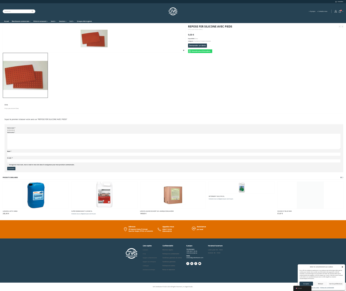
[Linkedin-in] (191, 263)
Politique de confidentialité (170, 254)
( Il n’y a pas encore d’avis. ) (195, 29)
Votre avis (11, 132)
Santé (53, 21)
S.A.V (71, 21)
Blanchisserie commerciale (20, 21)
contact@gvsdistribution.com (194, 257)
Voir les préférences (335, 284)
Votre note (11, 128)
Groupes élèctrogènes (84, 21)
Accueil (6, 21)
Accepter (306, 284)
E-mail (10, 158)
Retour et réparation (168, 269)
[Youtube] (199, 263)
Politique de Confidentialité (327, 287)
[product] (36, 195)
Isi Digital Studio (188, 286)
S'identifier (340, 1)
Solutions (62, 21)
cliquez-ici (83, 213)
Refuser (320, 284)
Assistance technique (149, 269)
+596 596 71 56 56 (191, 251)
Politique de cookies (314, 287)
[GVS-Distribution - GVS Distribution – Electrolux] (173, 11)
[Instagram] (195, 263)
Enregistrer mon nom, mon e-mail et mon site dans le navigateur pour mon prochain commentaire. (42, 165)
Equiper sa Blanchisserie (150, 258)
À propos (312, 11)
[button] (342, 267)
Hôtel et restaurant (40, 21)
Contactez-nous (322, 11)
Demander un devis (197, 45)
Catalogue (146, 265)
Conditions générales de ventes (172, 257)
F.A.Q (144, 254)
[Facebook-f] (187, 263)
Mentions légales (167, 250)
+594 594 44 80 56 (191, 253)
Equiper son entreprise (149, 262)
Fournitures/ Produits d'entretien (202, 41)
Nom (9, 151)
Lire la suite (65, 184)
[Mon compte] (335, 11)
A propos (145, 250)
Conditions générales (169, 261)
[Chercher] (32, 11)
